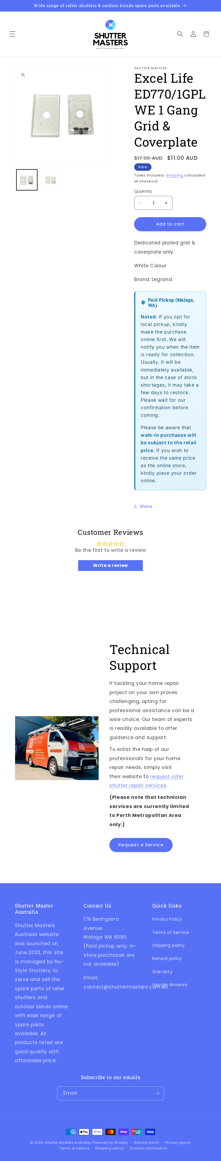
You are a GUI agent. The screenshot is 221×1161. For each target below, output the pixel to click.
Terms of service (74, 1148)
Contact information (149, 1148)
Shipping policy (168, 945)
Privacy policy (178, 1142)
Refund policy (167, 958)
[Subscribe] (157, 1093)
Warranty (162, 972)
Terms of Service (170, 932)
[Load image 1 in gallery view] (26, 179)
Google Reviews (169, 984)
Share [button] (146, 506)
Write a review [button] (110, 565)
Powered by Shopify (110, 1142)
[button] (12, 33)
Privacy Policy (167, 919)
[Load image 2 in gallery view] (50, 179)
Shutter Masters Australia (68, 1142)
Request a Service (141, 845)
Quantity (143, 191)
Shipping (174, 175)
